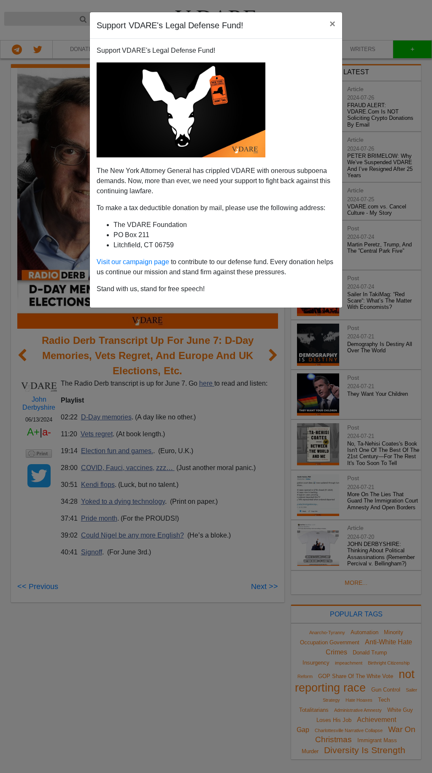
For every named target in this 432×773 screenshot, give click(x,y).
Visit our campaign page (133, 261)
